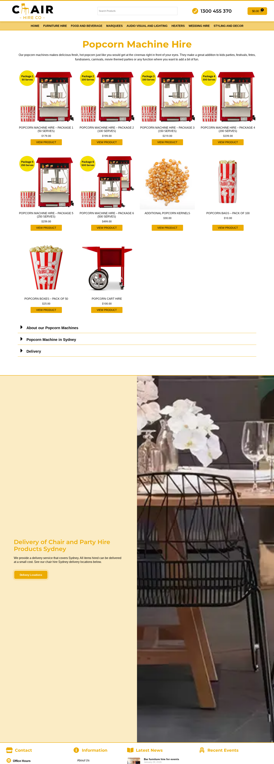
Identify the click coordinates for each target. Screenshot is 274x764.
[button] (137, 327)
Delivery (33, 351)
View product (46, 142)
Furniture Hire (55, 25)
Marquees (114, 25)
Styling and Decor (228, 25)
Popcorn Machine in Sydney (51, 340)
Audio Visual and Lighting (147, 25)
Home (35, 25)
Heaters (178, 25)
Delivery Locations (31, 574)
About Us (83, 760)
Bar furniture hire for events (161, 759)
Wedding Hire (199, 25)
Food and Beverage (86, 25)
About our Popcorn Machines (52, 328)
